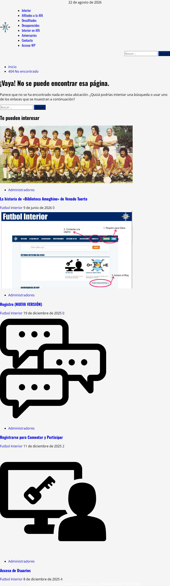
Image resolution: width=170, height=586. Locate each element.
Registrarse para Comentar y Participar (31, 437)
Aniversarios (29, 35)
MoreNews (109, 583)
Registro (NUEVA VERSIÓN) (21, 304)
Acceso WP (28, 45)
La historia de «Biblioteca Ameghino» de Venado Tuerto (43, 198)
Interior (26, 10)
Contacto (27, 40)
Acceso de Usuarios (15, 570)
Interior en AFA (31, 30)
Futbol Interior (11, 207)
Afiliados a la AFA (32, 15)
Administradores (21, 190)
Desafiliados (29, 20)
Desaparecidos (30, 25)
